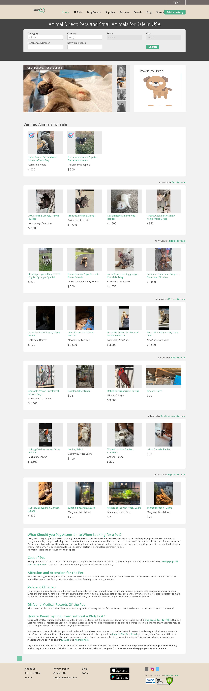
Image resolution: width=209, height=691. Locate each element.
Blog (149, 12)
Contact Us (59, 673)
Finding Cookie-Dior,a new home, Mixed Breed (161, 217)
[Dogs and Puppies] (158, 87)
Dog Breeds (94, 12)
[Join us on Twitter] (157, 669)
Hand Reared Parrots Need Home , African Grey (42, 159)
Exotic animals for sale (173, 416)
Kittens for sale (177, 299)
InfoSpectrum (171, 675)
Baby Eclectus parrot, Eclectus (123, 391)
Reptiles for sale (176, 474)
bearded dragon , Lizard (159, 507)
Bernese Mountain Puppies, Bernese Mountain (83, 159)
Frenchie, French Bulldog (81, 215)
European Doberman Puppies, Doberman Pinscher (163, 275)
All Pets (78, 12)
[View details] (67, 88)
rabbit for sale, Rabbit (158, 449)
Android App (81, 639)
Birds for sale (178, 357)
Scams (160, 12)
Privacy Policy (61, 668)
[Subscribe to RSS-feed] (146, 669)
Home (65, 12)
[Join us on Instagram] (152, 669)
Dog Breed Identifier (65, 677)
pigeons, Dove (154, 391)
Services (124, 12)
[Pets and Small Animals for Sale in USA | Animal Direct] (39, 10)
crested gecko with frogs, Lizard (124, 507)
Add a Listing (175, 12)
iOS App (65, 639)
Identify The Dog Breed (124, 634)
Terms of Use (33, 673)
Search (138, 12)
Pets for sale (178, 182)
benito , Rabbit (75, 449)
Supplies (110, 12)
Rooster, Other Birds (79, 391)
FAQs (85, 673)
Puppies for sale (177, 240)
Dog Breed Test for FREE (158, 619)
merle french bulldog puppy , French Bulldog (122, 275)
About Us (30, 668)
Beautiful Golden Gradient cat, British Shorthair (123, 334)
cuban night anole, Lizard (81, 507)
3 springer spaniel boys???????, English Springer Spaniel (44, 275)
